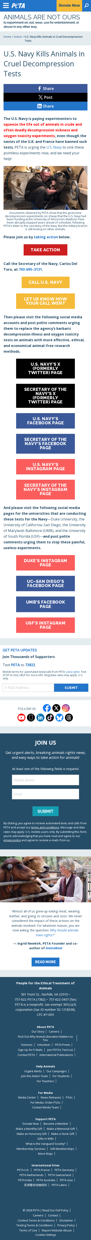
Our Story (38, 1031)
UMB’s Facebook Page (45, 604)
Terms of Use (28, 1230)
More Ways (45, 1153)
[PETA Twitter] (56, 708)
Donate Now (31, 1123)
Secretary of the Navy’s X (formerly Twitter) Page (45, 396)
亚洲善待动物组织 (35, 1185)
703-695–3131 (30, 269)
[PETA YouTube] (21, 718)
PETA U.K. (23, 1170)
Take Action (45, 249)
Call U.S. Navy (46, 282)
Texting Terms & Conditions (34, 1225)
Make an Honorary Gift (32, 1134)
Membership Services (31, 1148)
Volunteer (43, 1044)
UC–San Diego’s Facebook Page (45, 583)
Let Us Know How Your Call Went (45, 301)
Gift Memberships (62, 1148)
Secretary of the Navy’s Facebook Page (45, 443)
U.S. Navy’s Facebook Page (45, 420)
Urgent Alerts (33, 1071)
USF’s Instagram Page (46, 625)
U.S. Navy (54, 147)
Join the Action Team (34, 1076)
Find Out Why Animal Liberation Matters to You (45, 1038)
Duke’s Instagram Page (45, 562)
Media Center (27, 1097)
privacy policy (12, 840)
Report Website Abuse (57, 1230)
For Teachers (45, 1081)
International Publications (56, 1055)
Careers (54, 1031)
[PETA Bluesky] (59, 718)
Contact (53, 1215)
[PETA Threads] (69, 718)
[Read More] (45, 913)
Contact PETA (26, 1055)
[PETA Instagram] (66, 708)
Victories (26, 1044)
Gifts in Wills (45, 1138)
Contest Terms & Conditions (36, 1220)
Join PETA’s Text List (60, 1050)
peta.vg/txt (73, 672)
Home (7, 37)
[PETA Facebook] (47, 708)
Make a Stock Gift (62, 1134)
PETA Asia (66, 1180)
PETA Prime (62, 1044)
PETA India (25, 1180)
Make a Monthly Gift (29, 1128)
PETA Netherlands (32, 1175)
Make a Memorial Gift (61, 1128)
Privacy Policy (66, 1225)
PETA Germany (64, 1170)
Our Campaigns (56, 1071)
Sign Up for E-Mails (30, 1050)
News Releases (51, 1097)
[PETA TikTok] (50, 718)
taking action (46, 237)
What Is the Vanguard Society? (45, 1143)
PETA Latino (59, 1185)
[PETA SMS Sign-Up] (31, 718)
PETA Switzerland (59, 1175)
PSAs (69, 1097)
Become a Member (56, 1123)
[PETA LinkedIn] (40, 718)
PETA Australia (45, 1180)
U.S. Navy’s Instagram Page (45, 466)
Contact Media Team (45, 1107)
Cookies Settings (45, 1234)
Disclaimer (66, 1220)
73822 (30, 664)
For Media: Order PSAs (45, 1102)
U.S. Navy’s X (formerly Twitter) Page (45, 368)
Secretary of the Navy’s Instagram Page (45, 489)
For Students (61, 1076)
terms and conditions (45, 827)
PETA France (42, 1170)
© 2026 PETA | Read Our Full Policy (45, 1210)
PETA (15, 664)
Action (18, 37)
